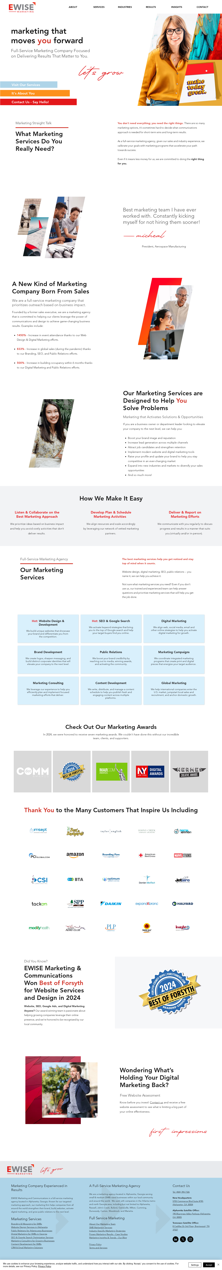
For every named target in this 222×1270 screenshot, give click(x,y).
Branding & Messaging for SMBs (26, 1223)
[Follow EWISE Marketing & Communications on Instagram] (190, 1239)
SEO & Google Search (111, 621)
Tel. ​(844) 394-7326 (181, 1192)
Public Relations (111, 652)
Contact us (156, 1102)
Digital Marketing (173, 621)
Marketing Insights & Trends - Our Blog (108, 1237)
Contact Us (181, 1186)
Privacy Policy (95, 1244)
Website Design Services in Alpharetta (29, 1227)
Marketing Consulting (48, 683)
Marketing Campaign (173, 652)
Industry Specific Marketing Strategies (107, 1230)
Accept (209, 1264)
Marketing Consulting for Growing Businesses (33, 1240)
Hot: (35, 621)
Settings (195, 1264)
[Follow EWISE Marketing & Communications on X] (183, 1239)
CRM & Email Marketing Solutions (27, 1247)
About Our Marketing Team (102, 1224)
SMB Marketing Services (100, 1227)
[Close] (218, 1265)
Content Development (110, 683)
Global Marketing (173, 683)
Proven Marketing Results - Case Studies (108, 1234)
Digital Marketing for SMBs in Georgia (29, 1234)
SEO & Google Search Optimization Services (32, 1237)
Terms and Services (98, 1247)
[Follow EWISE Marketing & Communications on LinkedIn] (176, 1239)
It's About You (23, 93)
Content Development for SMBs (26, 1244)
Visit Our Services (26, 85)
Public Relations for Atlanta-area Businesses (31, 1230)
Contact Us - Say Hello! (30, 102)
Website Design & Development (51, 622)
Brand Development (48, 652)
